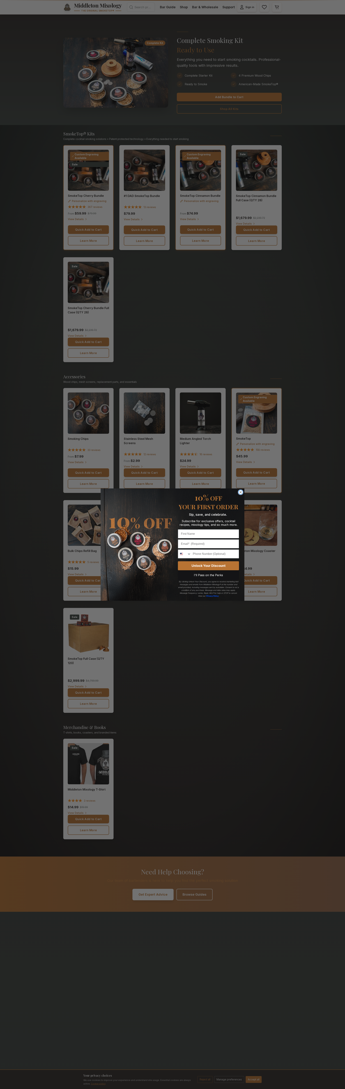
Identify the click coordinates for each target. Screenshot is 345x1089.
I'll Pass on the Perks (208, 575)
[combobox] (184, 554)
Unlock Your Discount (209, 566)
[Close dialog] (240, 492)
